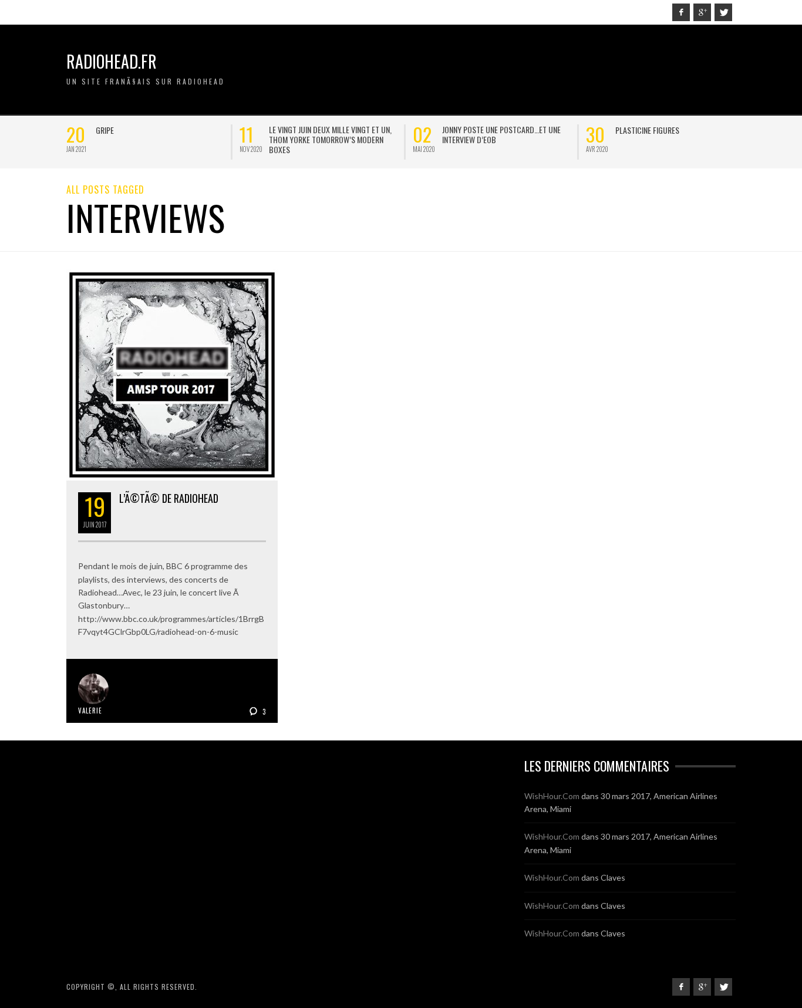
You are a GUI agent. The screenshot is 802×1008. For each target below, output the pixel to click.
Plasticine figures (168, 130)
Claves (613, 877)
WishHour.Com (551, 796)
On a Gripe (326, 130)
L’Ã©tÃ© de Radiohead (168, 498)
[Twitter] (723, 12)
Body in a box (679, 130)
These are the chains (519, 130)
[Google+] (702, 12)
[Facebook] (681, 12)
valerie (90, 710)
